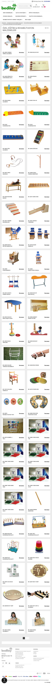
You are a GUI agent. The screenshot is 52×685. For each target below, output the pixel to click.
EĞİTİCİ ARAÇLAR (18, 656)
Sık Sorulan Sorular (19, 665)
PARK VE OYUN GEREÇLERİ (20, 657)
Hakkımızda (4, 1)
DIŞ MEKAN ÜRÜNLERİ (19, 658)
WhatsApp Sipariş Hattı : (41, 1)
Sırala (47, 28)
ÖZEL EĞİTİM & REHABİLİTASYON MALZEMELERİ (33, 23)
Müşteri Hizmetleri (19, 667)
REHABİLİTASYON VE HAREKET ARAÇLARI (15, 23)
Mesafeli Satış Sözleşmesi (38, 658)
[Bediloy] (9, 7)
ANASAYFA (4, 23)
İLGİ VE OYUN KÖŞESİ (19, 655)
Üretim (9, 1)
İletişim (12, 1)
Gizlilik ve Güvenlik (37, 659)
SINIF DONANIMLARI (19, 653)
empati (47, 682)
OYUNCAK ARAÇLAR (19, 652)
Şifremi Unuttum (18, 666)
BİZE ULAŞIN (28, 19)
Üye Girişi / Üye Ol (36, 6)
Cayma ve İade (36, 660)
